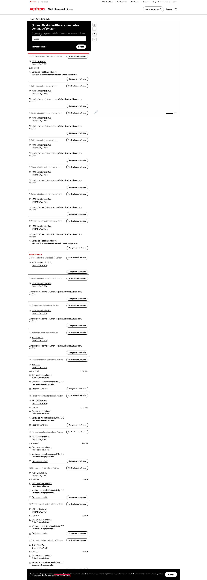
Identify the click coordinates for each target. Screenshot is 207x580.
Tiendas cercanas (39, 47)
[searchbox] (59, 38)
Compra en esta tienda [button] (77, 79)
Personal (33, 2)
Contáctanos (122, 2)
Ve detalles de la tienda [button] (77, 56)
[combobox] (59, 38)
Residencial (60, 9)
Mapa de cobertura (160, 2)
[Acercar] (94, 25)
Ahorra (70, 9)
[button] (47, 19)
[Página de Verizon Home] (37, 9)
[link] (33, 19)
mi (94, 39)
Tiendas (146, 2)
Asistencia (135, 2)
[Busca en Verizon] (153, 9)
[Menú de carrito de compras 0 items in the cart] (176, 9)
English (174, 2)
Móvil (50, 9)
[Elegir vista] (94, 34)
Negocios (43, 2)
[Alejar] (94, 29)
